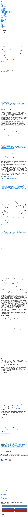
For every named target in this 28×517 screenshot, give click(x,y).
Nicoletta (2, 1)
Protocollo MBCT (3, 10)
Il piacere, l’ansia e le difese (7, 235)
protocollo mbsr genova (17, 187)
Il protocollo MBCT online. (4, 427)
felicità (15, 104)
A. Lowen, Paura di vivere (4, 435)
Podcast (2, 4)
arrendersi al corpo (17, 444)
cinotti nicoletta (14, 446)
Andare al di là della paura (6, 109)
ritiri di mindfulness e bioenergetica (8, 188)
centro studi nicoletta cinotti (4, 147)
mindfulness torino (3, 186)
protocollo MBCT (6, 187)
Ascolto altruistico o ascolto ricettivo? (9, 150)
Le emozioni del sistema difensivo (8, 190)
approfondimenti (6, 443)
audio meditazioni (22, 444)
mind (1, 148)
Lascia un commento (11, 34)
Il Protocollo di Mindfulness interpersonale (12, 178)
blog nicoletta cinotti (18, 146)
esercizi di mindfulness (18, 447)
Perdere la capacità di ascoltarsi (7, 70)
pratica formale (17, 186)
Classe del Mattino (18, 408)
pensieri (9, 148)
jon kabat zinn (21, 104)
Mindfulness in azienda (4, 14)
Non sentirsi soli (9, 57)
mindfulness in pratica (5, 148)
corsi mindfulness (13, 447)
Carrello (4, 27)
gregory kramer (12, 184)
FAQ (1, 497)
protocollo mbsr (22, 67)
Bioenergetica (3, 15)
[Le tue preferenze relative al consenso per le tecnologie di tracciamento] (1, 515)
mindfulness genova (18, 184)
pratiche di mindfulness (17, 66)
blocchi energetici (18, 445)
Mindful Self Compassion (13, 443)
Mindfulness (2, 7)
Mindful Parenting (3, 13)
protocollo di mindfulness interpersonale (14, 67)
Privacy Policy (3, 495)
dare (8, 147)
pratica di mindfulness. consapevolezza (5, 66)
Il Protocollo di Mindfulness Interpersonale (6, 11)
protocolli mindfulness (7, 67)
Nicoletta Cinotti (11, 105)
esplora (9, 443)
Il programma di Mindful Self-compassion (12, 59)
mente (5, 105)
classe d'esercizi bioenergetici (19, 446)
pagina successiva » (8, 451)
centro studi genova (21, 103)
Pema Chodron (7, 230)
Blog (1, 3)
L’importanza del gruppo (4, 17)
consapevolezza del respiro (8, 104)
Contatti (2, 5)
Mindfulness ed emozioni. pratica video (12, 220)
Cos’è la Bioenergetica (4, 16)
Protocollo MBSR (3, 9)
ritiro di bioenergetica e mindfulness (17, 188)
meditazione (2, 105)
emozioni (9, 184)
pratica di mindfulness (16, 105)
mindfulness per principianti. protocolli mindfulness (19, 185)
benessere (25, 444)
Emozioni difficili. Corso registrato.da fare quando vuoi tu (8, 425)
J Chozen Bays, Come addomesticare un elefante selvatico (8, 437)
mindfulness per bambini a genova (9, 185)
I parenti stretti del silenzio (6, 32)
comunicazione (3, 447)
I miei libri (2, 2)
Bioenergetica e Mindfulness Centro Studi (14, 103)
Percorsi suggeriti (3, 19)
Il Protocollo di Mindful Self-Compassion (6, 12)
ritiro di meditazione (23, 188)
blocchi (15, 445)
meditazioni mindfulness (15, 147)
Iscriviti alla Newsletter (4, 6)
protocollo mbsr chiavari (11, 187)
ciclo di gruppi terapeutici (9, 446)
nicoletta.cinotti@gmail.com (4, 485)
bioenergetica (7, 103)
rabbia (13, 233)
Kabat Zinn (24, 104)
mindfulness (7, 105)
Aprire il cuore (9, 176)
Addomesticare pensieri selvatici (8, 145)
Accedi (2, 27)
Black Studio (5, 514)
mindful (15, 184)
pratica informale (12, 66)
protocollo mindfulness (17, 232)
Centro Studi (2, 20)
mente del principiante (23, 147)
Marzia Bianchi (7, 503)
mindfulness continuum (7, 64)
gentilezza (18, 104)
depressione (13, 104)
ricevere (21, 187)
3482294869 (4, 484)
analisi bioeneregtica (12, 444)
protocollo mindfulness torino (8, 233)
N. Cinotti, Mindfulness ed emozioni (5, 433)
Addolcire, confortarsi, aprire (16, 407)
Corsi (1, 18)
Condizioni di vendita (3, 494)
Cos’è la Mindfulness (3, 8)
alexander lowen (8, 444)
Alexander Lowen (6, 285)
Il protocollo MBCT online (10, 222)
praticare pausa (5, 231)
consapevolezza (3, 104)
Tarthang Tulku (12, 148)
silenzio (25, 67)
